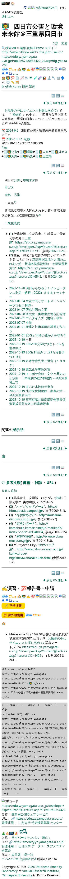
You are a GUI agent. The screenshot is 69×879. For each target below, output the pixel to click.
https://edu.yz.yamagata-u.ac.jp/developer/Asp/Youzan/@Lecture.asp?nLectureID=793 (38, 246)
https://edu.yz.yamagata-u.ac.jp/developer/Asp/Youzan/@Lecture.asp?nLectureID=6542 (38, 272)
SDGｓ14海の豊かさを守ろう (46, 335)
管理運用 (8, 823)
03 (55, 448)
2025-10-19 (17, 339)
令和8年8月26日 (46, 8)
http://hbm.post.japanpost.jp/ (33, 508)
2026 (31, 867)
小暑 (29, 322)
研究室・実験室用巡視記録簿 (46, 314)
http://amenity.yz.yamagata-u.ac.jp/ (39, 842)
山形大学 (24, 823)
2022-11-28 (17, 288)
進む (5, 16)
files (4, 148)
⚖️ (8, 82)
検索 (8, 48)
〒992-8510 (10, 859)
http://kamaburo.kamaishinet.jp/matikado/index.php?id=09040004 (35, 527)
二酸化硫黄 (12, 223)
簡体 (25, 86)
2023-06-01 (17, 318)
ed (14, 48)
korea (17, 86)
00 (55, 103)
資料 (30, 48)
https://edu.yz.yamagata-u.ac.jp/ (39, 818)
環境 (30, 152)
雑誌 (38, 482)
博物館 (17, 114)
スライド (51, 48)
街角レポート (25, 523)
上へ (11, 16)
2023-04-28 (17, 314)
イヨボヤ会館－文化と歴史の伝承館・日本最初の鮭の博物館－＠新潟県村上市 (38, 378)
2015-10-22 (14, 139)
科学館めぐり (25, 515)
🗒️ (17, 78)
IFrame (39, 48)
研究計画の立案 (36, 309)
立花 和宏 (59, 43)
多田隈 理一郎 (22, 855)
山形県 (23, 859)
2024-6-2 (12, 130)
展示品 (17, 429)
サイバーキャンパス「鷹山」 (31, 837)
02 (55, 422)
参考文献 (13, 482)
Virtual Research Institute (40, 871)
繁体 (32, 86)
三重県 (47, 156)
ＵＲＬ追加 (9, 490)
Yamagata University (17, 875)
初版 (27, 139)
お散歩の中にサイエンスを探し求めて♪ (32, 110)
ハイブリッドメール (30, 506)
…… (15, 73)
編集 (23, 48)
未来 (46, 152)
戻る (49, 103)
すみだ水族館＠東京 (39, 387)
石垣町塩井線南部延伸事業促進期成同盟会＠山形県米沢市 (37, 401)
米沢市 (32, 859)
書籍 (26, 482)
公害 (14, 152)
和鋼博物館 (24, 536)
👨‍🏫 (5, 26)
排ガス (62, 152)
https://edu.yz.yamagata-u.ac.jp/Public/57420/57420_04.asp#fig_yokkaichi (34, 60)
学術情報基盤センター (46, 823)
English (7, 86)
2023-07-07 (17, 322)
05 (55, 580)
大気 (14, 156)
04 (55, 475)
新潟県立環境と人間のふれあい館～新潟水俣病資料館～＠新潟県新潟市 (38, 263)
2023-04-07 (17, 309)
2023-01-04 (17, 301)
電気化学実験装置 (38, 369)
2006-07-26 (57, 251)
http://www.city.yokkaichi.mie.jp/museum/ (32, 52)
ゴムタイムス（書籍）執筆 (44, 318)
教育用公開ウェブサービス (30, 814)
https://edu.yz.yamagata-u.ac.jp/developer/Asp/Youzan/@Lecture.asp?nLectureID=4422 (38, 651)
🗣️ (63, 78)
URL (50, 482)
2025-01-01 (17, 327)
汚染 (30, 156)
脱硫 (58, 498)
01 (55, 173)
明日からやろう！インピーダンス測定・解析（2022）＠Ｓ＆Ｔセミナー (37, 292)
